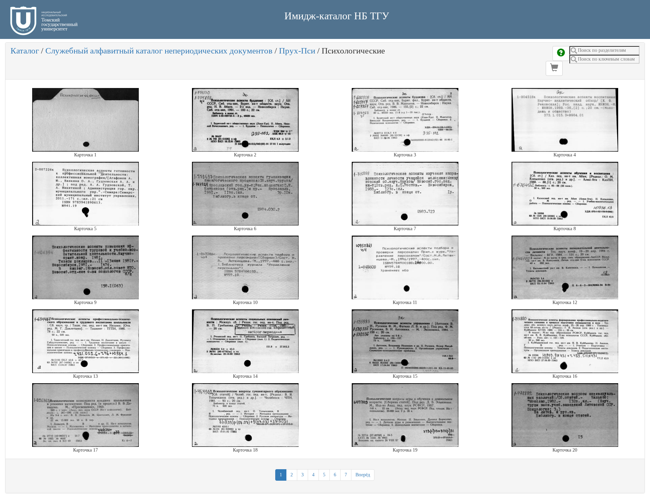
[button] (554, 68)
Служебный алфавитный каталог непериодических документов (159, 50)
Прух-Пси (297, 50)
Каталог (24, 50)
